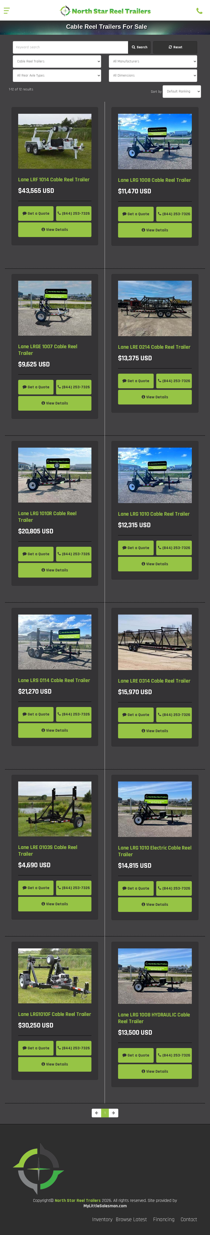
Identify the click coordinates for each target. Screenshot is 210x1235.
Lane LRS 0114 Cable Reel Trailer (54, 680)
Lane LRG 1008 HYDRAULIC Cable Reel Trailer (154, 1018)
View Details (56, 229)
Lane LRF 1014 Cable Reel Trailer (54, 179)
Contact (189, 1219)
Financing (163, 1219)
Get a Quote (38, 213)
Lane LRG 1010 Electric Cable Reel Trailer (154, 851)
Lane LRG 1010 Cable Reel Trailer (154, 514)
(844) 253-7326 (75, 213)
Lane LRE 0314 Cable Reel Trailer (154, 681)
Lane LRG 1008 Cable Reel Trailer (154, 180)
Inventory (102, 1219)
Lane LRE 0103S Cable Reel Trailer (47, 851)
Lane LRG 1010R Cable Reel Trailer (47, 517)
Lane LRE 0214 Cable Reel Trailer (154, 347)
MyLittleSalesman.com (105, 1206)
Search (141, 47)
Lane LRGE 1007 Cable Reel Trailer (47, 350)
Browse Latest (131, 1219)
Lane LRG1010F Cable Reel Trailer (54, 1014)
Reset (177, 47)
